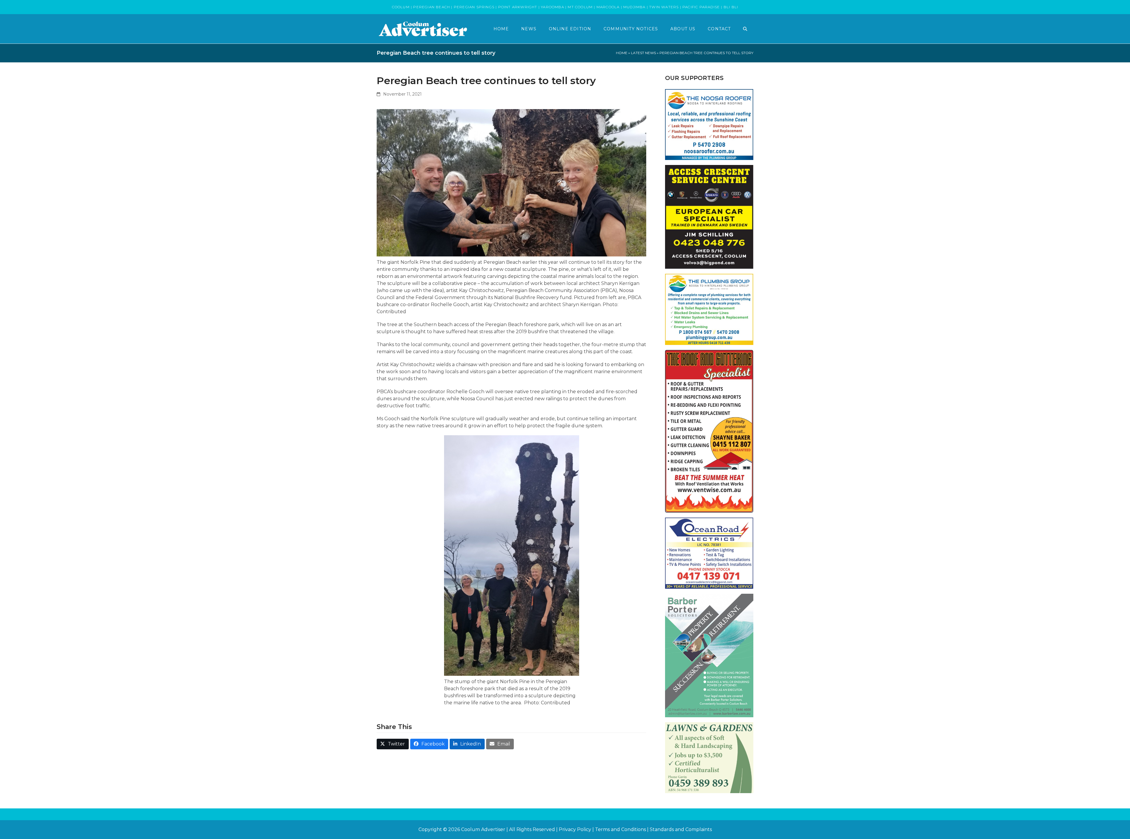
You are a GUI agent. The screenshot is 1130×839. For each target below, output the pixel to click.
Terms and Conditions (620, 829)
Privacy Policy (575, 829)
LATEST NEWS (643, 53)
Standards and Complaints (681, 829)
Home (621, 53)
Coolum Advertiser (483, 829)
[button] (745, 29)
